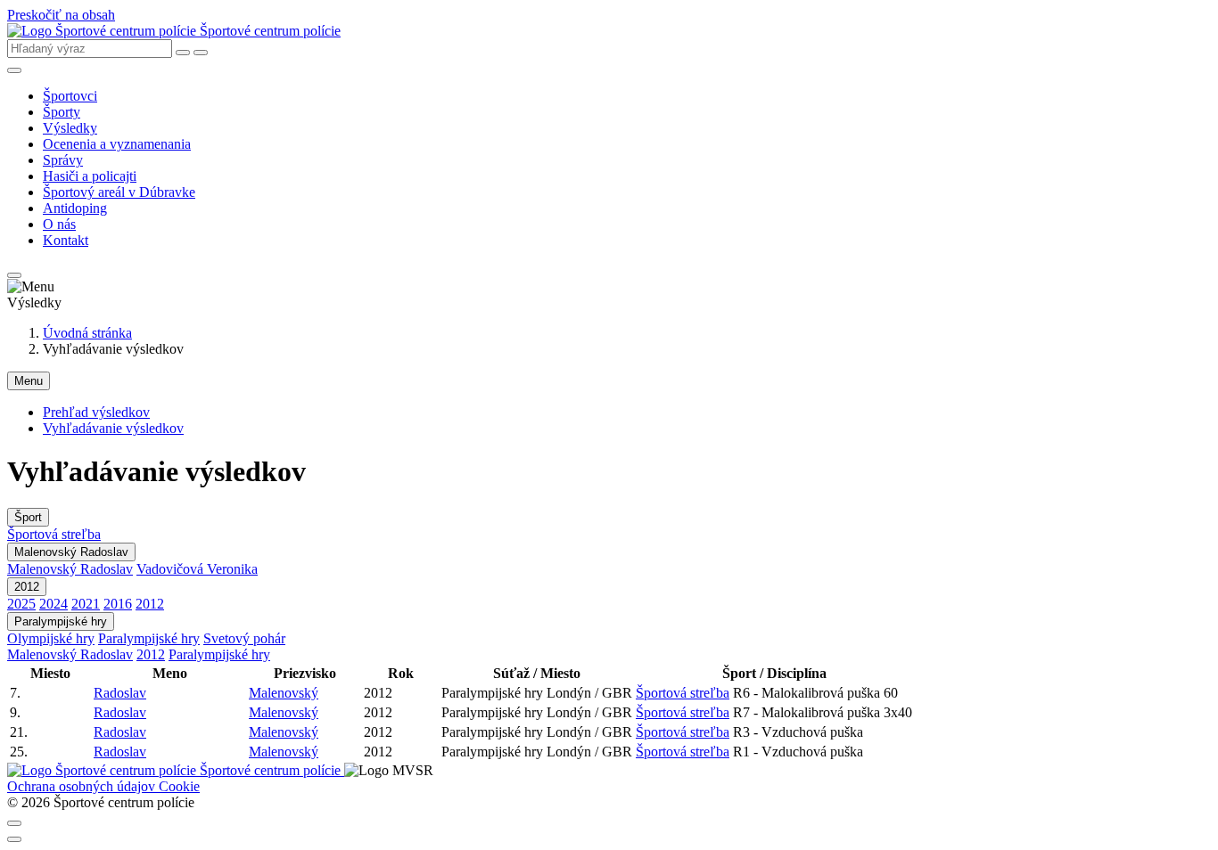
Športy (61, 111)
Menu (28, 381)
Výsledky (70, 127)
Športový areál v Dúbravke (119, 192)
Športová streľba (54, 534)
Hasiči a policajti (89, 176)
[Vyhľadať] (200, 52)
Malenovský (283, 692)
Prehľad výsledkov (96, 412)
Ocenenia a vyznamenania (117, 143)
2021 (85, 603)
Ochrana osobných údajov (83, 786)
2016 (117, 603)
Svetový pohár (244, 638)
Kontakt (65, 240)
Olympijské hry (51, 638)
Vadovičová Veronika (197, 568)
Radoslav (120, 692)
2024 (53, 603)
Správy (63, 160)
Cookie (179, 786)
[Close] (14, 823)
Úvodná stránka (87, 332)
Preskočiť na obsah (61, 14)
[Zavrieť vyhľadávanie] (183, 52)
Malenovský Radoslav (71, 552)
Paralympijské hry (60, 621)
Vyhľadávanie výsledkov (113, 428)
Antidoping (75, 208)
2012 (26, 586)
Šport (28, 517)
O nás (59, 224)
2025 (21, 603)
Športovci (70, 95)
